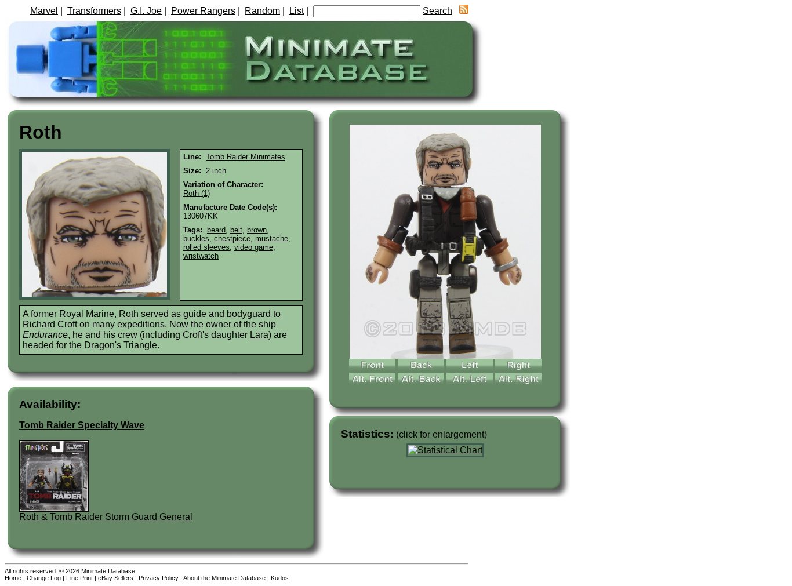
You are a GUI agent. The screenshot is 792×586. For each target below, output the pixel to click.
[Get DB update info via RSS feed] (463, 11)
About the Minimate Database (224, 577)
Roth (129, 314)
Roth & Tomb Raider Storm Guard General (105, 517)
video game (253, 247)
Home (13, 577)
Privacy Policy (159, 577)
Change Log (44, 577)
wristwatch (201, 256)
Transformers (94, 11)
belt (236, 229)
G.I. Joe (146, 11)
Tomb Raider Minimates (245, 156)
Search (437, 11)
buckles (196, 238)
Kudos (280, 577)
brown (257, 229)
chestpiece (232, 238)
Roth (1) (196, 193)
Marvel (44, 11)
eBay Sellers (115, 577)
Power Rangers (203, 11)
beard (216, 229)
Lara (259, 335)
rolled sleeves (206, 247)
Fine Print (79, 577)
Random (262, 11)
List (296, 11)
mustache (271, 238)
